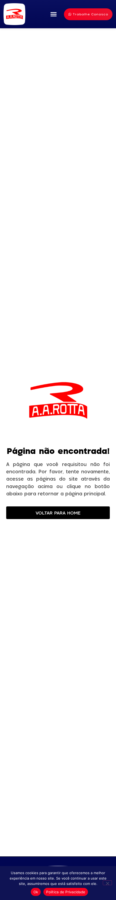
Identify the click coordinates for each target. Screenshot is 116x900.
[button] (54, 14)
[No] (107, 882)
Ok (35, 892)
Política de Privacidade (65, 892)
